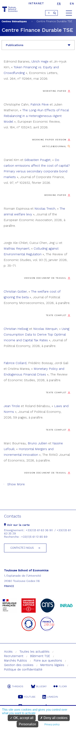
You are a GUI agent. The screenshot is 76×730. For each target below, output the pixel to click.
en (72, 3)
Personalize (27, 724)
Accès (8, 651)
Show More (16, 484)
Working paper (55, 195)
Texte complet (56, 315)
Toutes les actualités (34, 651)
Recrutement (13, 656)
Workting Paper (54, 91)
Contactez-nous (22, 547)
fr (59, 3)
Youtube (29, 696)
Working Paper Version (49, 139)
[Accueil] (10, 10)
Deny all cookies (55, 718)
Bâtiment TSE (40, 656)
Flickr (63, 686)
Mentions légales (52, 665)
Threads (17, 686)
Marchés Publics (15, 660)
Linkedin (52, 696)
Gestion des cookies (18, 665)
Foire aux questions (48, 660)
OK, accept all (23, 718)
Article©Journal (54, 146)
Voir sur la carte (18, 524)
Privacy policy (52, 724)
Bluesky (41, 686)
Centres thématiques (14, 21)
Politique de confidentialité (23, 669)
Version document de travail (45, 278)
